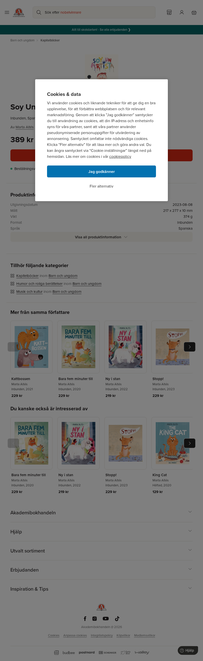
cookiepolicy (120, 156)
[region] (101, 140)
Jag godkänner (101, 171)
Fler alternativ (101, 186)
